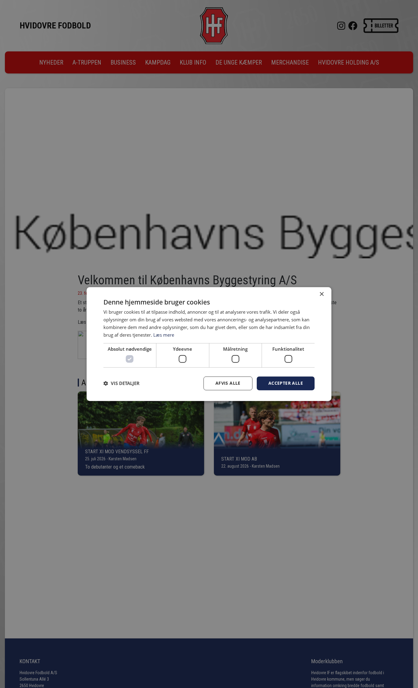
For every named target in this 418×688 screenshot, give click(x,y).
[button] (121, 383)
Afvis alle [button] (228, 383)
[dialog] (209, 344)
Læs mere (163, 335)
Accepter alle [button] (285, 383)
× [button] (321, 294)
